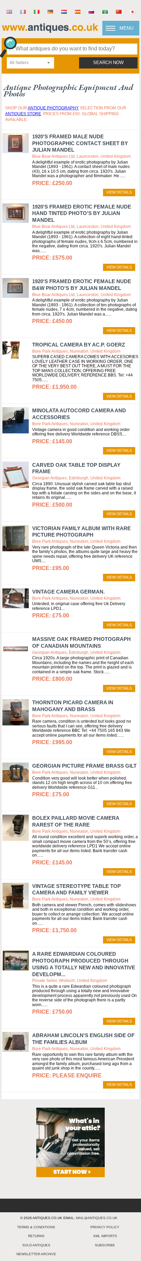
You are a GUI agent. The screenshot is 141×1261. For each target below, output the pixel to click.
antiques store (23, 113)
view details (119, 192)
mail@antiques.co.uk (96, 1218)
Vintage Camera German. (68, 592)
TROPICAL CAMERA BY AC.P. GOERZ (78, 345)
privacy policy (104, 1227)
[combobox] (30, 62)
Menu (126, 28)
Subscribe (105, 1245)
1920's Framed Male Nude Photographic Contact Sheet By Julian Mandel (80, 143)
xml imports (105, 1236)
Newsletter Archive (36, 1254)
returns (36, 1236)
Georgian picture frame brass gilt (84, 766)
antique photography (53, 108)
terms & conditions (36, 1227)
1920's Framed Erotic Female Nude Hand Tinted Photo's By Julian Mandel (81, 213)
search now (108, 62)
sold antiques (36, 1245)
